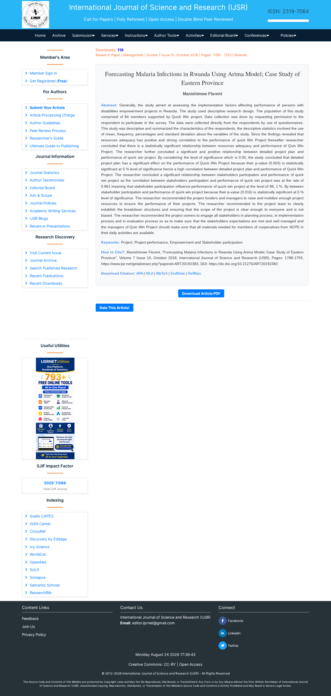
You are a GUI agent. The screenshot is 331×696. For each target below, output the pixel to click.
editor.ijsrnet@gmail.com (153, 623)
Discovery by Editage (48, 539)
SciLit (34, 569)
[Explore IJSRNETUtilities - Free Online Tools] (55, 408)
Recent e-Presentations (50, 226)
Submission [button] (82, 35)
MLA (149, 273)
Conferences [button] (256, 35)
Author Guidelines (45, 123)
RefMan (194, 273)
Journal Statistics (44, 172)
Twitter (233, 646)
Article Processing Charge (52, 115)
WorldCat (38, 554)
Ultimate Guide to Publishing (54, 146)
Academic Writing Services (53, 211)
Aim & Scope (41, 195)
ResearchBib (40, 592)
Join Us (28, 626)
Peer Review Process (48, 130)
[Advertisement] (55, 315)
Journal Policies (43, 203)
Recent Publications (47, 276)
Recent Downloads (46, 283)
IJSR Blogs (39, 218)
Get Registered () (48, 81)
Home (40, 35)
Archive (58, 35)
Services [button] (108, 35)
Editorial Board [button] (223, 35)
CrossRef (38, 531)
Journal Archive (43, 260)
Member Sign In (43, 73)
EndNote (178, 273)
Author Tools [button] (165, 35)
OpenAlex (38, 562)
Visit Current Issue (45, 253)
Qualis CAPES (42, 516)
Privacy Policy (34, 634)
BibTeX (162, 273)
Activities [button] (193, 35)
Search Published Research (53, 268)
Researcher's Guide (46, 138)
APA (139, 273)
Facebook (235, 621)
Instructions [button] (135, 35)
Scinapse (38, 577)
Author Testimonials (47, 180)
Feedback (30, 618)
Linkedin (233, 633)
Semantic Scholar (45, 585)
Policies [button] (287, 35)
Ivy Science (39, 547)
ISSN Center (40, 524)
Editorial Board (42, 188)
